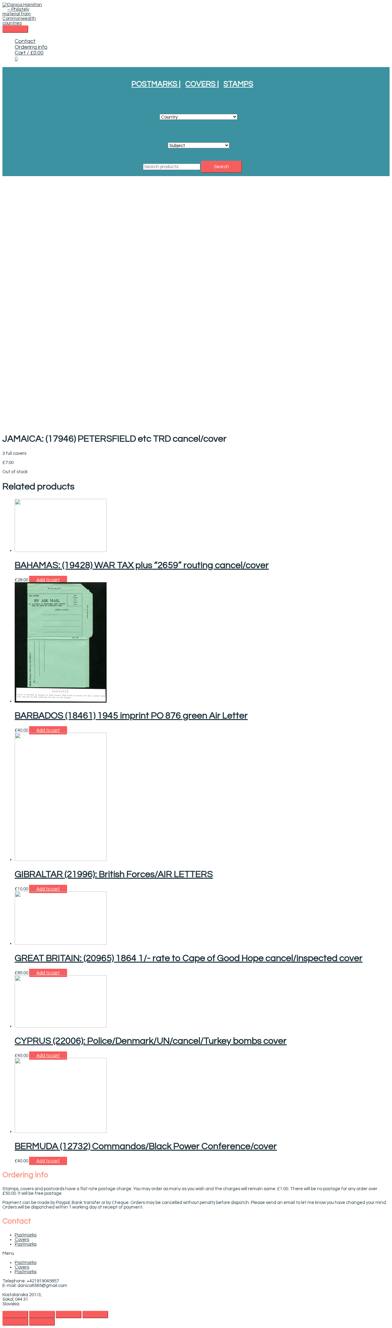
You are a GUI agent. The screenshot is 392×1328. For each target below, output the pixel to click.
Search (221, 166)
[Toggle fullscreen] (68, 1314)
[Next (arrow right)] (42, 1322)
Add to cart (48, 580)
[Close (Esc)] (15, 1314)
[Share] (42, 1314)
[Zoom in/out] (95, 1314)
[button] (196, 1253)
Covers (22, 1239)
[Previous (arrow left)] (15, 1322)
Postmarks (25, 1235)
